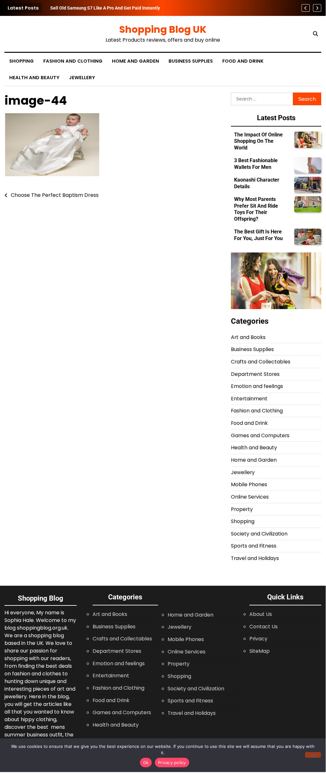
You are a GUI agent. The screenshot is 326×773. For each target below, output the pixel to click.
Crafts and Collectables (260, 361)
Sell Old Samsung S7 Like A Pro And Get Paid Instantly (105, 7)
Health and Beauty (34, 77)
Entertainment (249, 398)
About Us (260, 614)
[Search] (315, 34)
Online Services (250, 496)
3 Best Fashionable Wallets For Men (256, 163)
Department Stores (255, 374)
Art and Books (248, 337)
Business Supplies (191, 61)
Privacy (258, 638)
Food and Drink (243, 61)
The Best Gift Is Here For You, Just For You (258, 235)
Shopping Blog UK (162, 29)
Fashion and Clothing (72, 61)
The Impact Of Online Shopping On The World (258, 141)
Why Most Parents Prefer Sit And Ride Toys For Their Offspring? (256, 209)
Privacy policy (172, 762)
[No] (313, 755)
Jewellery (82, 77)
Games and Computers (260, 435)
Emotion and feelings (257, 386)
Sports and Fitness (253, 545)
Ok (146, 762)
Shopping (21, 61)
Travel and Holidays (255, 558)
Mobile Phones (249, 484)
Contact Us (263, 626)
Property (242, 509)
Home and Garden (135, 61)
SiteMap (259, 651)
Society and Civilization (259, 533)
